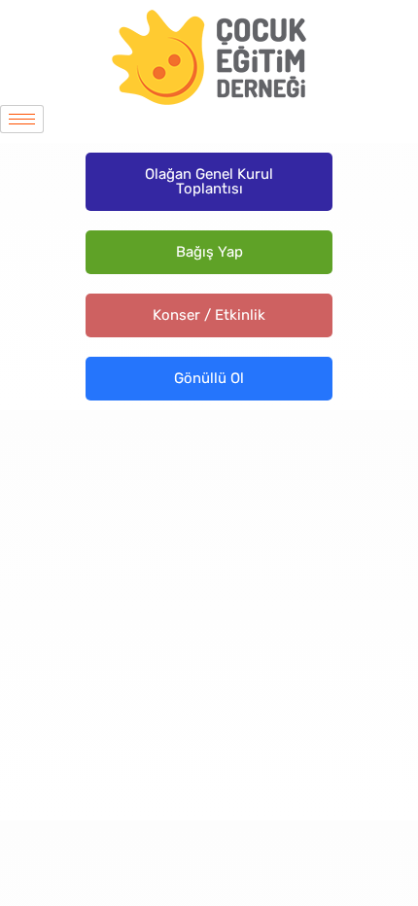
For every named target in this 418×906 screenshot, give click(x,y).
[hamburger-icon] (22, 119)
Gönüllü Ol (209, 378)
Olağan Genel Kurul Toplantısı (209, 181)
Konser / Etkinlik (209, 315)
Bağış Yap (209, 252)
